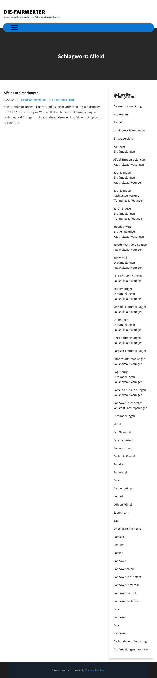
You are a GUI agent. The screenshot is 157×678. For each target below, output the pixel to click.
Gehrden (118, 545)
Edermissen (120, 513)
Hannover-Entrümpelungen (124, 148)
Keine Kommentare (33, 100)
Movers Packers (95, 670)
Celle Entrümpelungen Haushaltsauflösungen (127, 278)
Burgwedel (120, 472)
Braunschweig (122, 448)
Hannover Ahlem (124, 569)
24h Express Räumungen (129, 130)
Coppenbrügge (122, 488)
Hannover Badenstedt (127, 577)
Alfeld (117, 424)
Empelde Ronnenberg (127, 529)
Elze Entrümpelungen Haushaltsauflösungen (127, 340)
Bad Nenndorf (122, 432)
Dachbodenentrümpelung (130, 641)
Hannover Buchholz (125, 601)
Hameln (118, 553)
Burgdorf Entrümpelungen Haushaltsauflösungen (130, 247)
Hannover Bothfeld (125, 593)
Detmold (118, 496)
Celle (116, 480)
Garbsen (118, 537)
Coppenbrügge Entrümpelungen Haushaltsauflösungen (127, 294)
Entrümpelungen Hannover (130, 649)
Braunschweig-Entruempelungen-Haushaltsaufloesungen (128, 232)
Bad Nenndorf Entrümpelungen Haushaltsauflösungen (127, 178)
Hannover (119, 561)
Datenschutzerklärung (127, 106)
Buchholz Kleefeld (125, 456)
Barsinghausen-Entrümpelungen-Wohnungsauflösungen (128, 214)
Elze (116, 521)
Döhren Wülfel (122, 504)
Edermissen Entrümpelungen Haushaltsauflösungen (127, 325)
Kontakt (118, 122)
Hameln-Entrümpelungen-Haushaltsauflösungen (130, 392)
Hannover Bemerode (126, 585)
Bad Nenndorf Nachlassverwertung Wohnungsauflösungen (128, 196)
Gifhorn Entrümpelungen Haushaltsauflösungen (129, 361)
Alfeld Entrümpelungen (21, 92)
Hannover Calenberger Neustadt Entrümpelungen (130, 405)
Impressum (120, 114)
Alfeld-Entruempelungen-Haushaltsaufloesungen (129, 162)
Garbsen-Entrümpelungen (130, 351)
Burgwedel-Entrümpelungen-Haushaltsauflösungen (127, 263)
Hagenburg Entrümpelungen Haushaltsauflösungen (127, 377)
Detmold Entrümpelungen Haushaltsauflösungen (130, 309)
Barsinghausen (122, 440)
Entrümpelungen (124, 416)
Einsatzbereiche (123, 138)
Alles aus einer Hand (62, 100)
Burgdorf (119, 464)
